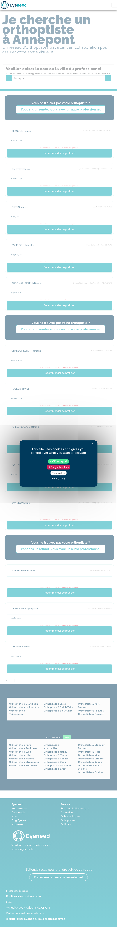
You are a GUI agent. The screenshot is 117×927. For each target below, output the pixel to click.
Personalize (58, 473)
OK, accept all (59, 461)
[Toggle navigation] (114, 5)
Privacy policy (58, 478)
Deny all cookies (59, 467)
